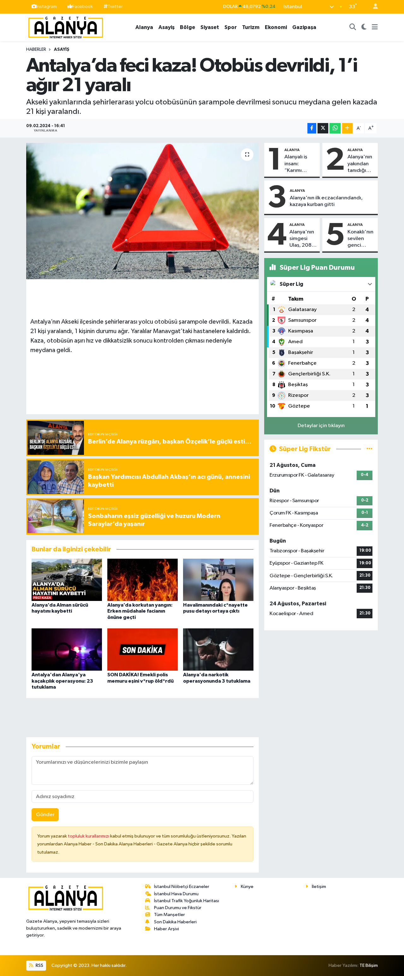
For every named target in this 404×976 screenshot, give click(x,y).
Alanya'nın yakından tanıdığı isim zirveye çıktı (361, 164)
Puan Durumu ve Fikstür (177, 907)
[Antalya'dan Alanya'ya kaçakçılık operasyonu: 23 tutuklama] (67, 649)
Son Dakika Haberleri (175, 922)
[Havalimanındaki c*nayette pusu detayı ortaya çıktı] (218, 579)
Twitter (115, 6)
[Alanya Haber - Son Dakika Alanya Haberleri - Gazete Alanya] (65, 27)
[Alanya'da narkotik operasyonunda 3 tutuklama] (218, 649)
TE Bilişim (368, 965)
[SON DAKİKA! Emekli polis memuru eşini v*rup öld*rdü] (142, 649)
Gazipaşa (304, 27)
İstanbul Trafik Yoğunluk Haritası (186, 900)
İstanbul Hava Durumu (176, 893)
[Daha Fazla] (347, 128)
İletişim (319, 886)
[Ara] (353, 27)
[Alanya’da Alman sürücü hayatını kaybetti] (67, 579)
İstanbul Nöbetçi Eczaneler (181, 886)
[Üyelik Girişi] (373, 7)
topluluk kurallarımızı (89, 836)
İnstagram (46, 6)
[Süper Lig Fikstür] (369, 449)
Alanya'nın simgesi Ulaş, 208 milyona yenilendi (301, 239)
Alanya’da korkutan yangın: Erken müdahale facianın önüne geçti (140, 611)
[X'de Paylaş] (323, 128)
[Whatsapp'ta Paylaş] (335, 128)
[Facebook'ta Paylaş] (311, 128)
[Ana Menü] (375, 27)
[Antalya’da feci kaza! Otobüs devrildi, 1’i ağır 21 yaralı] (142, 211)
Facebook (82, 6)
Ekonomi (276, 27)
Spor (230, 27)
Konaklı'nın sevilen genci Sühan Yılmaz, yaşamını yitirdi (360, 239)
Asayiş (166, 27)
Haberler (36, 49)
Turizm (250, 27)
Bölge (187, 27)
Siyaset (209, 27)
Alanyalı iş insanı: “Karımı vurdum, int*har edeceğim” (298, 164)
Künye (247, 886)
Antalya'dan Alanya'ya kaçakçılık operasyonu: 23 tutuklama (62, 680)
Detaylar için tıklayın (321, 425)
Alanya (144, 27)
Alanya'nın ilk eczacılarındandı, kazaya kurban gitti (326, 201)
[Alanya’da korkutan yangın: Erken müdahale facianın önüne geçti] (142, 579)
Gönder (45, 814)
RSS (39, 965)
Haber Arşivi (166, 928)
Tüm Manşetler (169, 914)
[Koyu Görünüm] (364, 27)
